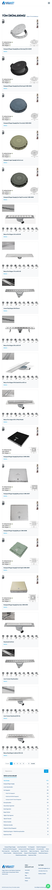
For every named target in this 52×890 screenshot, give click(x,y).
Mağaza (27, 872)
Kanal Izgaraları (15, 851)
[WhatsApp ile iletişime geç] (48, 886)
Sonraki (33, 763)
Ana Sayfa (27, 870)
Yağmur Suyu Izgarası (34, 851)
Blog (26, 875)
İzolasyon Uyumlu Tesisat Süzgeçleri (27, 849)
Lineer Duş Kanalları (21, 847)
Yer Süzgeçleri (31, 847)
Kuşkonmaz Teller (32, 855)
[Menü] (49, 3)
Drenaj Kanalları (40, 849)
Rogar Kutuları (24, 851)
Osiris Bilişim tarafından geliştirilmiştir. (42, 887)
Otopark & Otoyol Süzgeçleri (30, 853)
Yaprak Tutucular (45, 851)
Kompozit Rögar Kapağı (10, 847)
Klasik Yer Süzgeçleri (41, 847)
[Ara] (46, 771)
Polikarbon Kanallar (17, 853)
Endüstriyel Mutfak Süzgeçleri (10, 849)
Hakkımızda (27, 878)
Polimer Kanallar (7, 853)
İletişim (26, 880)
